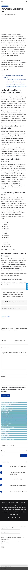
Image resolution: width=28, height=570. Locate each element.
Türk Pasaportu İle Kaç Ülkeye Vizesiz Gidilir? (16, 79)
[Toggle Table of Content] (2, 73)
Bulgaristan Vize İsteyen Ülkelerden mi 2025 (10, 402)
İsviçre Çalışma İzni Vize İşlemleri (18, 466)
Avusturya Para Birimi (6, 423)
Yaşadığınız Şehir (4, 543)
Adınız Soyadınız (4, 528)
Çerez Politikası (22, 511)
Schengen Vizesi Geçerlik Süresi (18, 485)
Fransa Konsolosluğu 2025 (6, 435)
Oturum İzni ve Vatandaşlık (16, 479)
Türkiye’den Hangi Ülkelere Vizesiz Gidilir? (16, 84)
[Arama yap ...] (26, 2)
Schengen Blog (5, 6)
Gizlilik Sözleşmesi (14, 514)
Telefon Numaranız (5, 532)
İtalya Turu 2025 (4, 433)
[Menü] (2, 2)
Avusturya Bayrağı (5, 437)
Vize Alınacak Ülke (5, 539)
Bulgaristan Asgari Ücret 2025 (7, 427)
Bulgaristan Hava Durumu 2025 (7, 404)
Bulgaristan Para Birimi (6, 414)
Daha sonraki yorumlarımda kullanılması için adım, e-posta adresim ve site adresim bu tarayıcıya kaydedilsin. (13, 389)
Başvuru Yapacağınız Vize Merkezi (8, 537)
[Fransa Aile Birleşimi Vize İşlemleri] (5, 493)
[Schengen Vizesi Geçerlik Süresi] (5, 487)
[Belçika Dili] (7, 335)
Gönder (2, 547)
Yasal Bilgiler (15, 511)
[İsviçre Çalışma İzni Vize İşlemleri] (5, 468)
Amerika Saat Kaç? (5, 412)
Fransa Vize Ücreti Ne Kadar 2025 (8, 418)
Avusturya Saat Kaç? (5, 421)
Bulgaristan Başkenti (5, 416)
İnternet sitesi (4, 381)
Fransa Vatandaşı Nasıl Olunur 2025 (8, 419)
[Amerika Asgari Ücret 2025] (21, 335)
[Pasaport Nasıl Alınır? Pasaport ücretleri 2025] (5, 474)
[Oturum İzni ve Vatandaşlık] (5, 481)
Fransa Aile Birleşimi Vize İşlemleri (18, 491)
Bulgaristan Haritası (5, 429)
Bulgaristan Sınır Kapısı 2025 (7, 439)
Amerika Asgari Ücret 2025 (7, 408)
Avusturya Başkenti (5, 425)
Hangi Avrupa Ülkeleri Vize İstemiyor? (15, 81)
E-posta (3, 376)
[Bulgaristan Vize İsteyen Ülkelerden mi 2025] (7, 323)
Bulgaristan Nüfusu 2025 (6, 410)
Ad (2, 371)
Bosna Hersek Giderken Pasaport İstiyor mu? (17, 86)
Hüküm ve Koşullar (7, 511)
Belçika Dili (3, 340)
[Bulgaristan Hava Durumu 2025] (21, 323)
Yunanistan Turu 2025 (5, 431)
